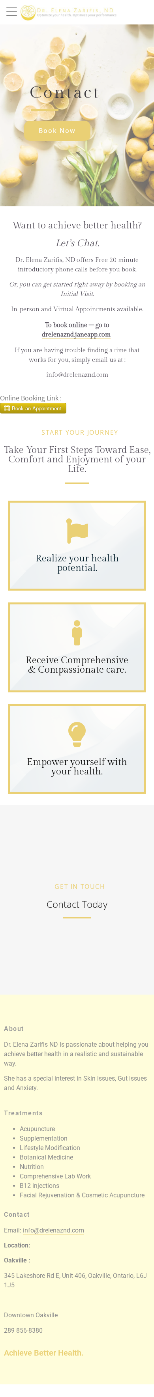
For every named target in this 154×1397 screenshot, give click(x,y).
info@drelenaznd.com (53, 1230)
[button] (13, 11)
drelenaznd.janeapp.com (76, 334)
